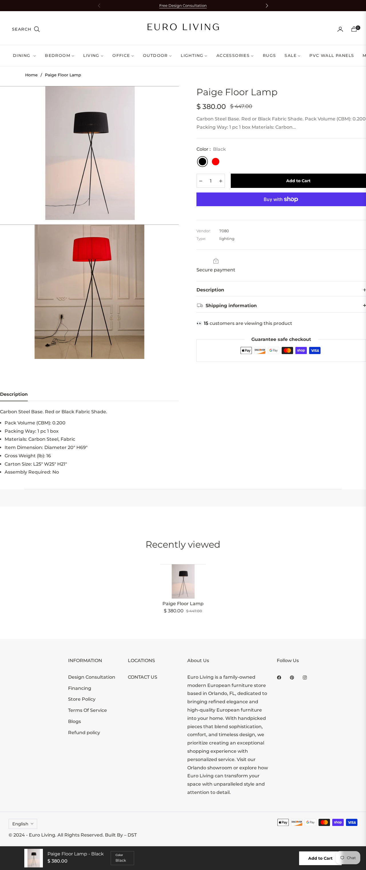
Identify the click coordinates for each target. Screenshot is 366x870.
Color (119, 855)
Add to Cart (320, 858)
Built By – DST (121, 835)
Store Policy (82, 699)
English (20, 824)
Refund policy (84, 732)
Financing (79, 688)
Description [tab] (14, 394)
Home (31, 75)
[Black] (202, 161)
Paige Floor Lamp (183, 603)
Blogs (74, 721)
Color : (211, 149)
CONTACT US (142, 677)
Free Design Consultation (183, 5)
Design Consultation (91, 677)
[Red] (215, 161)
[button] (26, 29)
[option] (89, 153)
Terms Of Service (87, 710)
